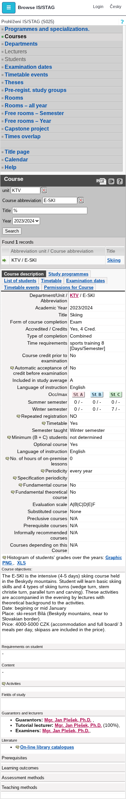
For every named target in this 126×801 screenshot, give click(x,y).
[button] (8, 7)
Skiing (114, 260)
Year (6, 220)
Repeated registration (44, 416)
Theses (14, 82)
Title (6, 210)
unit (5, 190)
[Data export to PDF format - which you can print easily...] (101, 181)
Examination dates (28, 67)
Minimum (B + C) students (39, 437)
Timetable (51, 280)
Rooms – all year (26, 105)
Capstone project (27, 129)
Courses (16, 37)
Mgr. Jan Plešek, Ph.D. (67, 719)
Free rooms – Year (28, 121)
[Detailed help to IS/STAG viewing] (119, 181)
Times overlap (23, 136)
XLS (21, 562)
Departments (21, 44)
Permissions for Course (68, 287)
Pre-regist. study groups (36, 90)
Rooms (14, 98)
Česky (115, 6)
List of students (20, 280)
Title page (17, 152)
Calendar (16, 159)
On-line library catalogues (47, 747)
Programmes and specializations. (47, 29)
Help (10, 167)
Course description (24, 274)
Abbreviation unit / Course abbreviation (52, 251)
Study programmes (68, 274)
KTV (74, 295)
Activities (13, 684)
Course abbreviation (21, 200)
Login (98, 6)
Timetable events (26, 75)
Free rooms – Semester (34, 113)
